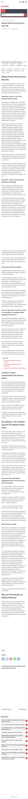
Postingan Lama (22, 709)
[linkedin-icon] (23, 2)
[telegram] (18, 658)
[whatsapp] (14, 658)
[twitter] (6, 658)
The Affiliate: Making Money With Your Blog (11, 732)
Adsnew (5, 6)
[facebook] (3, 658)
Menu (3, 10)
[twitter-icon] (20, 2)
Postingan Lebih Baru (6, 709)
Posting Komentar (14, 28)
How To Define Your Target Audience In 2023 (12, 749)
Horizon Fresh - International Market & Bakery (15, 368)
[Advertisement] (14, 45)
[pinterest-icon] (26, 2)
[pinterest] (10, 658)
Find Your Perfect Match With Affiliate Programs (12, 724)
